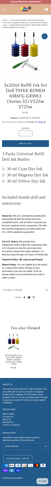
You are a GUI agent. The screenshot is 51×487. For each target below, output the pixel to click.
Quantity (25, 128)
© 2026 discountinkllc (12, 478)
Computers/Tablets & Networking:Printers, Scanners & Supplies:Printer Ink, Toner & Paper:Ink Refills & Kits (25, 22)
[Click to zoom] (45, 36)
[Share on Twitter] (29, 297)
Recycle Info (8, 422)
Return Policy (8, 414)
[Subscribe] (45, 446)
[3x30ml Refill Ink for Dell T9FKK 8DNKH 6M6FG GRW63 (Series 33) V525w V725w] (14, 343)
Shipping (14, 118)
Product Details (12, 289)
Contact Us (8, 416)
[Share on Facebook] (24, 297)
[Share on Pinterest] (34, 297)
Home (5, 20)
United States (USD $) (17, 458)
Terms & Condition (11, 425)
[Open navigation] (4, 9)
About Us (7, 419)
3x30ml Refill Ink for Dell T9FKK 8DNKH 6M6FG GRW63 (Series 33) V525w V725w (14, 359)
